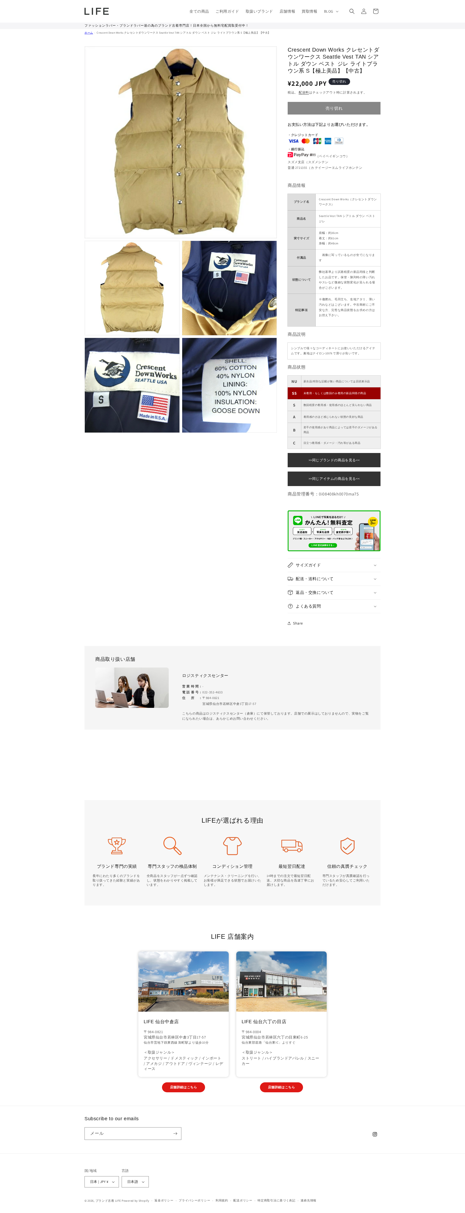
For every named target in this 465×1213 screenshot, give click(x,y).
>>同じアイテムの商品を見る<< (334, 478)
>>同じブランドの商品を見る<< (334, 460)
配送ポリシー (242, 1200)
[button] (331, 11)
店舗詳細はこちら (183, 1087)
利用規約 (222, 1200)
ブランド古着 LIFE (108, 1201)
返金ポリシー (163, 1200)
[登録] (175, 1133)
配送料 (304, 92)
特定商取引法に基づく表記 (276, 1200)
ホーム (88, 32)
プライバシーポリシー (194, 1200)
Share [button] (298, 623)
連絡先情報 (308, 1200)
